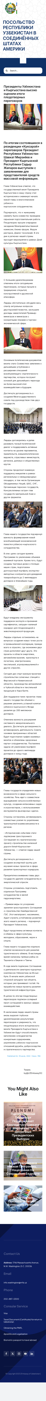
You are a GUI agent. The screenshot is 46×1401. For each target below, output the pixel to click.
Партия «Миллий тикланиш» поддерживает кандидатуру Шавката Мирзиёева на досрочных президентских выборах (23, 1126)
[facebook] (6, 1353)
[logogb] (10, 3)
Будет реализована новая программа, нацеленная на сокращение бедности (22, 1168)
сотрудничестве (24, 206)
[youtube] (25, 1353)
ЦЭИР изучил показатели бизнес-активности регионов (23, 1201)
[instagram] (19, 1353)
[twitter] (12, 1353)
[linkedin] (31, 1353)
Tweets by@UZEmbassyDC (33, 1071)
